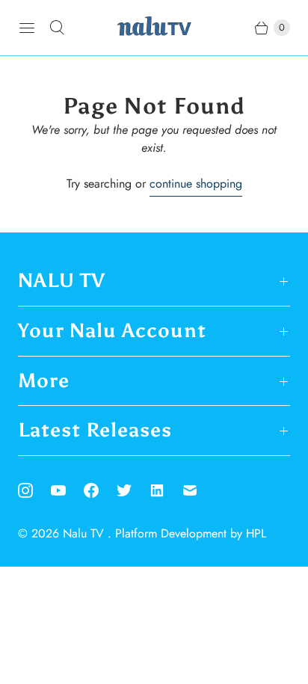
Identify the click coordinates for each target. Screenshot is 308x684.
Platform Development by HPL (190, 533)
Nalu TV (85, 533)
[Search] (57, 28)
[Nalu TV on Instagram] (34, 490)
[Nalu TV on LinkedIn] (166, 490)
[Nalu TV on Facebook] (100, 490)
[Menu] (27, 28)
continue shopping (196, 183)
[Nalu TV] (154, 27)
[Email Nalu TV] (198, 490)
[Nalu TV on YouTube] (67, 490)
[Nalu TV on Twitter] (133, 490)
